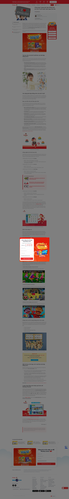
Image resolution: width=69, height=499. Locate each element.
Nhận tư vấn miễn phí (26, 258)
